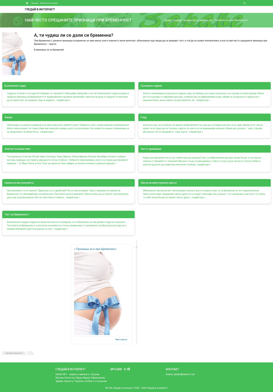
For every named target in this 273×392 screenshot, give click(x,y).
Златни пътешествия (17, 148)
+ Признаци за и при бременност (95, 249)
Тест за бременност (17, 214)
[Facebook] (128, 369)
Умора (8, 117)
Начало (167, 20)
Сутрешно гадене (151, 85)
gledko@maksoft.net (184, 374)
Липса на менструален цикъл (159, 182)
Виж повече (121, 339)
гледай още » (63, 100)
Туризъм (34, 3)
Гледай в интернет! (40, 9)
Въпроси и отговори (49, 3)
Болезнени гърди (15, 85)
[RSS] (125, 369)
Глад (143, 117)
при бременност (14, 353)
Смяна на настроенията (19, 182)
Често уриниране (151, 148)
